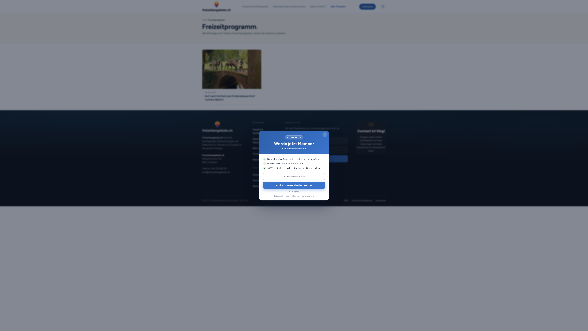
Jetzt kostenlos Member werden (294, 185)
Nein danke (294, 192)
